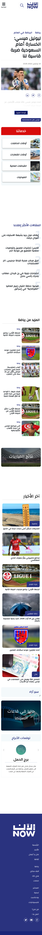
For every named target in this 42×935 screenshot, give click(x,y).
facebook (37, 920)
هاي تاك (35, 876)
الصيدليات (22, 177)
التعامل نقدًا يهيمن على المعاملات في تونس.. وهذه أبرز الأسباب (23, 680)
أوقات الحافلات (19, 143)
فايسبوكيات (34, 902)
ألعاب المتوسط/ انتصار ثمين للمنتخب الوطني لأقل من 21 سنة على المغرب (12, 371)
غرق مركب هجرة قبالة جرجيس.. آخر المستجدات (21, 262)
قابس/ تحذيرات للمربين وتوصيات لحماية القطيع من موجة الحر (22, 249)
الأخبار (36, 850)
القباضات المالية (18, 166)
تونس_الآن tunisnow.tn (31, 119)
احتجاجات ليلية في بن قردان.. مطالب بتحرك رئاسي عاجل (20, 274)
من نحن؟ (35, 909)
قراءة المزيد (21, 112)
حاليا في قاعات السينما (21, 714)
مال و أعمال (34, 854)
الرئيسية (35, 845)
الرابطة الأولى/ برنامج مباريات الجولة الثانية (11, 334)
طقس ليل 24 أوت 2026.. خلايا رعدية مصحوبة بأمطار (21, 620)
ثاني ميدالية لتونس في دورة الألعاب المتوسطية (12, 428)
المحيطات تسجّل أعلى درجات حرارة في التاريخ (21, 528)
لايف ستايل (34, 871)
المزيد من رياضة (29, 320)
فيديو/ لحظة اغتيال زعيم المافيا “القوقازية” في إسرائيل (22, 287)
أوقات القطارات (18, 154)
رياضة (38, 32)
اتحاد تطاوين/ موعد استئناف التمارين (12, 351)
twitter (26, 920)
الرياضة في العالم (23, 32)
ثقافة (36, 859)
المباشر (36, 888)
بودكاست (35, 897)
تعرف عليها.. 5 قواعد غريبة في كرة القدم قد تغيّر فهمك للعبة (11, 394)
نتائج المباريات (21, 456)
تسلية (36, 892)
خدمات (36, 880)
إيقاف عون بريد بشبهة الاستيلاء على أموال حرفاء (20, 236)
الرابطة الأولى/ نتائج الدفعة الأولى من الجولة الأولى (12, 411)
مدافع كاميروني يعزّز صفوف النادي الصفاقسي (25, 559)
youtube (31, 920)
